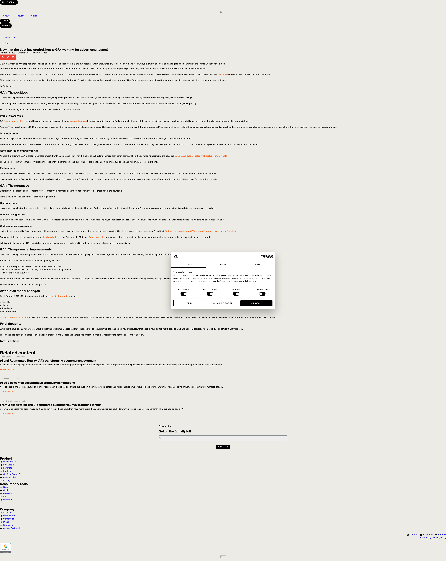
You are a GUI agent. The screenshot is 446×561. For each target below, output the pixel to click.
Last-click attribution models (14, 317)
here (45, 285)
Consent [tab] (188, 264)
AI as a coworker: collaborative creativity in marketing (37, 383)
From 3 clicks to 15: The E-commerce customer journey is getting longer (50, 405)
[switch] (210, 294)
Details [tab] (223, 264)
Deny (189, 303)
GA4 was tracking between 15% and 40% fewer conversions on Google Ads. (201, 231)
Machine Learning (78, 121)
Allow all (256, 303)
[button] (2, 57)
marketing (223, 74)
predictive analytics (15, 121)
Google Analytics (97, 237)
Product (6, 16)
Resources (20, 16)
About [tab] (257, 264)
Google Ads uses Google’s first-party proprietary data (201, 156)
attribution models (61, 296)
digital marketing (50, 237)
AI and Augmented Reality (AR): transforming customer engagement (48, 361)
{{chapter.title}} (9, 345)
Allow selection (223, 303)
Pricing (33, 16)
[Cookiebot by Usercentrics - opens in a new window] (262, 256)
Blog (7, 43)
